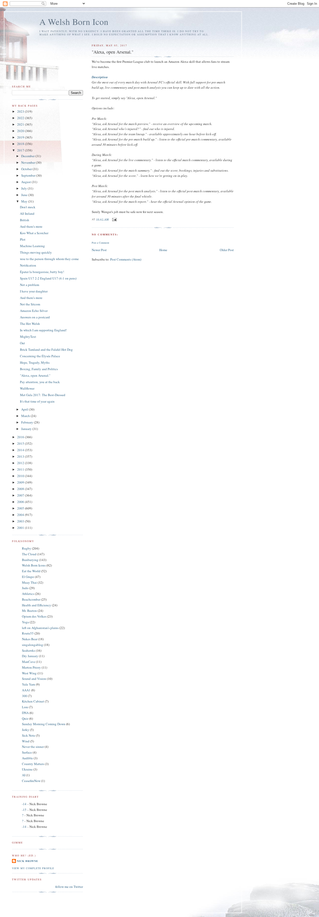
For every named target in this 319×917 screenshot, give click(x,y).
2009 (21, 482)
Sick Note (28, 735)
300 (24, 696)
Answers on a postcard (35, 317)
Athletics (28, 593)
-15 (24, 809)
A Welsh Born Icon (73, 21)
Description (100, 77)
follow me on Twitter (69, 886)
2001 (21, 527)
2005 (21, 508)
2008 (21, 489)
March (26, 416)
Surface (27, 752)
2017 (21, 150)
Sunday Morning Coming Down (43, 724)
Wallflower (27, 388)
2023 (21, 111)
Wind (25, 741)
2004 (21, 514)
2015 (21, 443)
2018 (21, 143)
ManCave (28, 661)
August (26, 182)
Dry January (30, 656)
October (27, 169)
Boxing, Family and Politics (39, 369)
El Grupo (28, 576)
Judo (25, 588)
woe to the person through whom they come (49, 259)
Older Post (227, 250)
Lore (25, 707)
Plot (22, 239)
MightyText (28, 336)
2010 (21, 476)
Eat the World (31, 571)
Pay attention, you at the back (40, 382)
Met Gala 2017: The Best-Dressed (42, 395)
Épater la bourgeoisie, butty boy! (42, 272)
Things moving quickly (36, 252)
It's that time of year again (37, 401)
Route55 (28, 633)
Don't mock (27, 207)
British (24, 220)
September (28, 175)
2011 (21, 469)
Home (163, 250)
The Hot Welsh (30, 323)
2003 (21, 521)
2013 (21, 456)
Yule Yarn (28, 684)
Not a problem (29, 284)
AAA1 (26, 690)
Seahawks (28, 650)
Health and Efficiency (36, 605)
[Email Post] (114, 219)
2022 (21, 118)
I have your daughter (34, 291)
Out (22, 343)
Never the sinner (33, 746)
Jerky (25, 729)
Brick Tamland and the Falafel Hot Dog (46, 349)
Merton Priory (31, 667)
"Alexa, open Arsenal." (35, 375)
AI (23, 775)
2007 (21, 495)
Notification (28, 265)
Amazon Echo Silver (34, 310)
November (28, 162)
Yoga (25, 622)
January (26, 428)
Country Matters (33, 764)
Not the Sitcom (30, 304)
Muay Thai (29, 582)
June (24, 195)
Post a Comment (100, 242)
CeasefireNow (31, 780)
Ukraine (27, 769)
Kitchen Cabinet (33, 701)
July (24, 188)
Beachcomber (31, 599)
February (27, 422)
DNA (25, 712)
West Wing (29, 673)
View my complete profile (33, 868)
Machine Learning (32, 246)
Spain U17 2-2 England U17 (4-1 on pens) (48, 278)
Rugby (26, 548)
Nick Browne (27, 861)
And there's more (31, 226)
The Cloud (29, 554)
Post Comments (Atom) (125, 259)
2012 (21, 463)
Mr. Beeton (29, 610)
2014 (21, 450)
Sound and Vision (34, 678)
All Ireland (27, 213)
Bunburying (30, 560)
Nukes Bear (29, 639)
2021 (21, 124)
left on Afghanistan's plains (40, 628)
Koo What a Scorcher (34, 233)
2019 (21, 137)
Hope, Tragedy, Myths (35, 362)
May (24, 201)
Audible (27, 758)
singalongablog (32, 644)
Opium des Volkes (34, 616)
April (25, 409)
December (28, 156)
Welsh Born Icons (34, 565)
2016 (21, 437)
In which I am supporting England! (43, 330)
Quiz (25, 718)
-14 (24, 804)
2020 (21, 131)
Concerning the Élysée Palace (40, 356)
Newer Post (99, 250)
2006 (21, 501)
